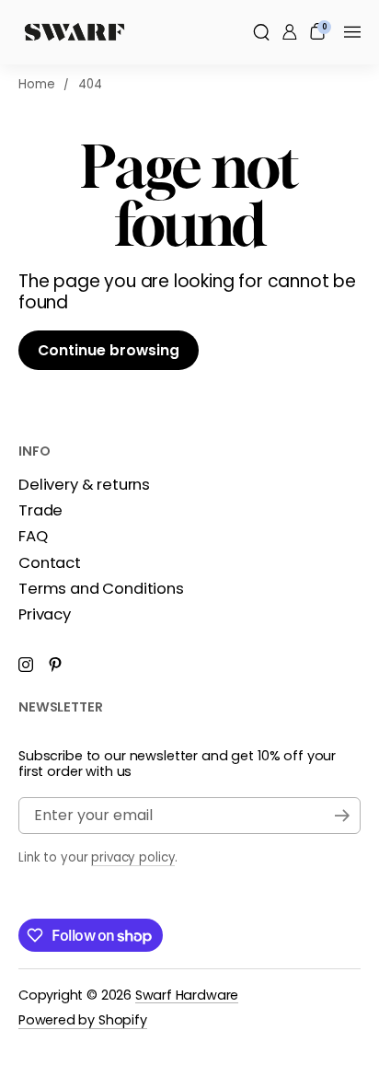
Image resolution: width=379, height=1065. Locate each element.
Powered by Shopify (82, 1020)
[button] (261, 32)
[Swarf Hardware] (74, 32)
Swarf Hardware (186, 994)
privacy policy (133, 856)
